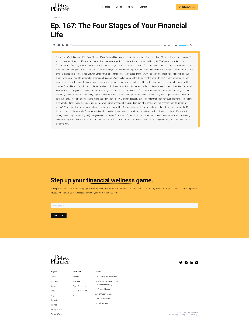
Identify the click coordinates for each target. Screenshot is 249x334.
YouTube (76, 281)
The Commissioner (103, 299)
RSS (74, 295)
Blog (52, 295)
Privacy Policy (56, 309)
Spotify (76, 277)
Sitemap (54, 305)
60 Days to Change (102, 289)
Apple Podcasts (79, 286)
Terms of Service (57, 314)
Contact (143, 7)
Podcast (106, 7)
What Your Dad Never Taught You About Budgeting (106, 283)
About (130, 7)
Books (119, 7)
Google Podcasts (80, 291)
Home (53, 277)
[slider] (115, 45)
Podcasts (54, 281)
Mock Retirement (102, 303)
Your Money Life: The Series (106, 277)
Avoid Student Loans (103, 294)
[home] (60, 7)
